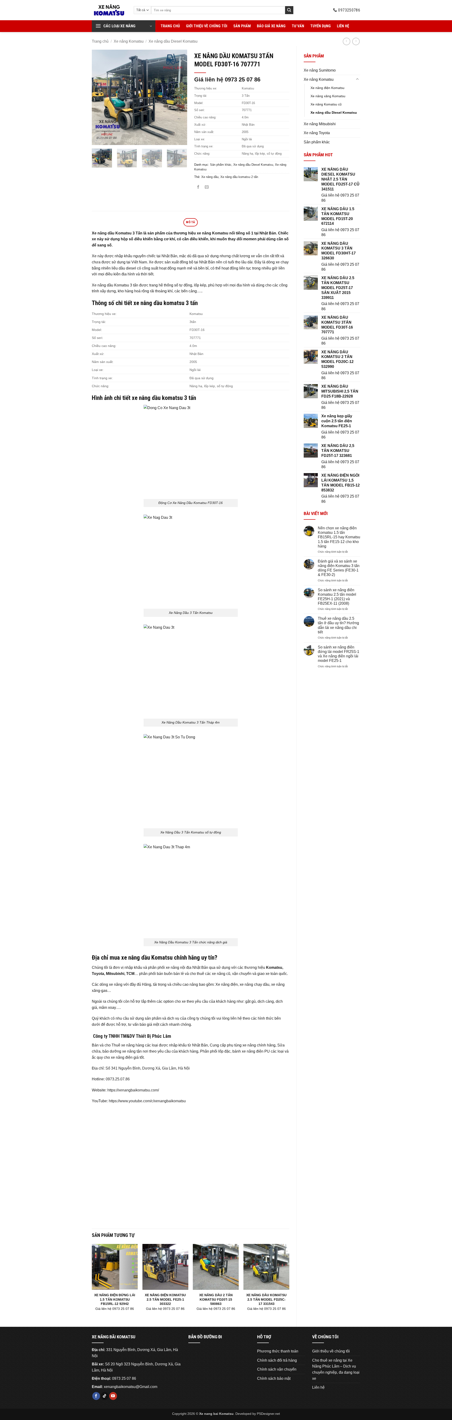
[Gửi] (289, 10)
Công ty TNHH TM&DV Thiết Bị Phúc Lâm (131, 1036)
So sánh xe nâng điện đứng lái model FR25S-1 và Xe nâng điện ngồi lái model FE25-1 (338, 654)
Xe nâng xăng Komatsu (328, 96)
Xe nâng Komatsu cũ (326, 104)
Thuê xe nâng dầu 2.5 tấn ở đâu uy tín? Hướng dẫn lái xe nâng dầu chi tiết (338, 625)
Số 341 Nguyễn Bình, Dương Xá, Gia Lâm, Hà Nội (147, 1068)
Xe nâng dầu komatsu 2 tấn (239, 177)
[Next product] (346, 41)
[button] (123, 26)
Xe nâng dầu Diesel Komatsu (173, 41)
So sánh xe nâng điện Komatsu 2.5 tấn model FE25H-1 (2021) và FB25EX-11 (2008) (337, 597)
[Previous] (99, 97)
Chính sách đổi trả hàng (277, 1360)
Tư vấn (298, 26)
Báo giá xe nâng (271, 26)
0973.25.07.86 (118, 1079)
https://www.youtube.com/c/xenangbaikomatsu (147, 1101)
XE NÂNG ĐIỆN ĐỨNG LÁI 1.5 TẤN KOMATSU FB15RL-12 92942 (114, 1299)
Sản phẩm (242, 26)
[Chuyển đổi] (357, 79)
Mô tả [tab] (190, 222)
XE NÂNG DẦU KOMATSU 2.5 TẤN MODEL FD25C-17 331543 (266, 1299)
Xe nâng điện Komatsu (327, 88)
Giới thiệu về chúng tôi (206, 26)
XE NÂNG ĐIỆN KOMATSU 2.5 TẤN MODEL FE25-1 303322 (165, 1299)
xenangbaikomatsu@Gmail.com (130, 1387)
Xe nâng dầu (209, 177)
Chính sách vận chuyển (276, 1369)
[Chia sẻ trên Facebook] (198, 187)
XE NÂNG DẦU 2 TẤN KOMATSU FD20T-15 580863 (216, 1299)
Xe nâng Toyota (317, 133)
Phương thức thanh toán (277, 1351)
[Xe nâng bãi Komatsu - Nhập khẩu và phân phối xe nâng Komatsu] (109, 10)
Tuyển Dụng (320, 26)
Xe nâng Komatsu (129, 41)
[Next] (179, 97)
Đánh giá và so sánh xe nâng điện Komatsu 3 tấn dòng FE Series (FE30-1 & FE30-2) (338, 568)
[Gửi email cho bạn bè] (207, 187)
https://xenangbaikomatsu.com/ (133, 1090)
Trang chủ (170, 26)
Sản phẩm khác (317, 142)
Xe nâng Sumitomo (320, 70)
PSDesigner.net (268, 1414)
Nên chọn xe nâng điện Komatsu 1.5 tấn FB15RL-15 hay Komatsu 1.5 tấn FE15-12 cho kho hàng (339, 537)
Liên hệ (343, 26)
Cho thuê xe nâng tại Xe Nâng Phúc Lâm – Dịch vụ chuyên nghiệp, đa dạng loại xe (335, 1369)
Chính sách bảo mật (274, 1378)
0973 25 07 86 (124, 1378)
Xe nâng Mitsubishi (320, 124)
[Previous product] (355, 41)
